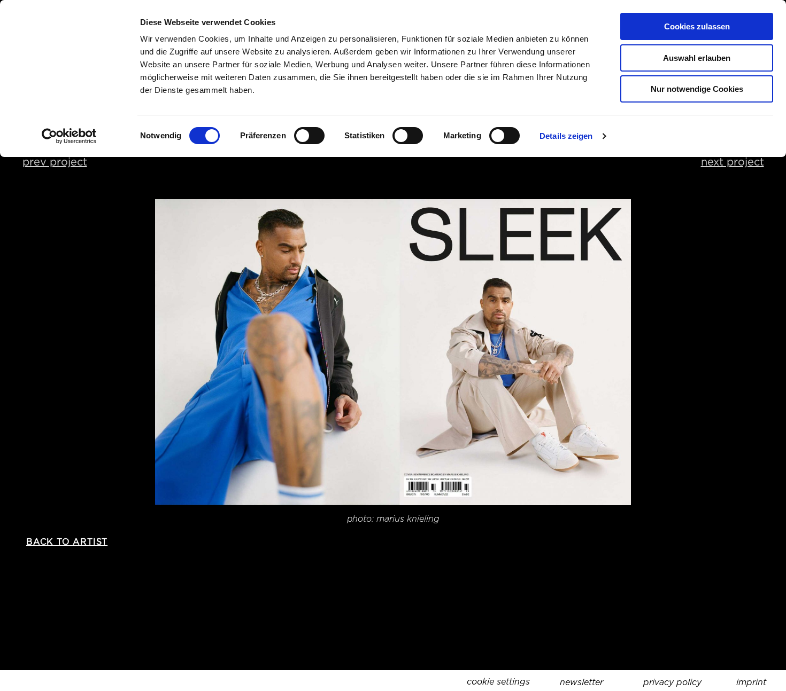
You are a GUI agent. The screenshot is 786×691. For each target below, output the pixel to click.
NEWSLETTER (581, 682)
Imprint (751, 682)
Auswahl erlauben (696, 57)
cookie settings (498, 682)
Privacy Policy (672, 682)
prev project (54, 161)
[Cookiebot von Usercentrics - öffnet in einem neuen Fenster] (69, 136)
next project (732, 161)
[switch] (309, 135)
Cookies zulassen (697, 26)
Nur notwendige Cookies (697, 88)
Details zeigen (566, 135)
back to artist (66, 542)
